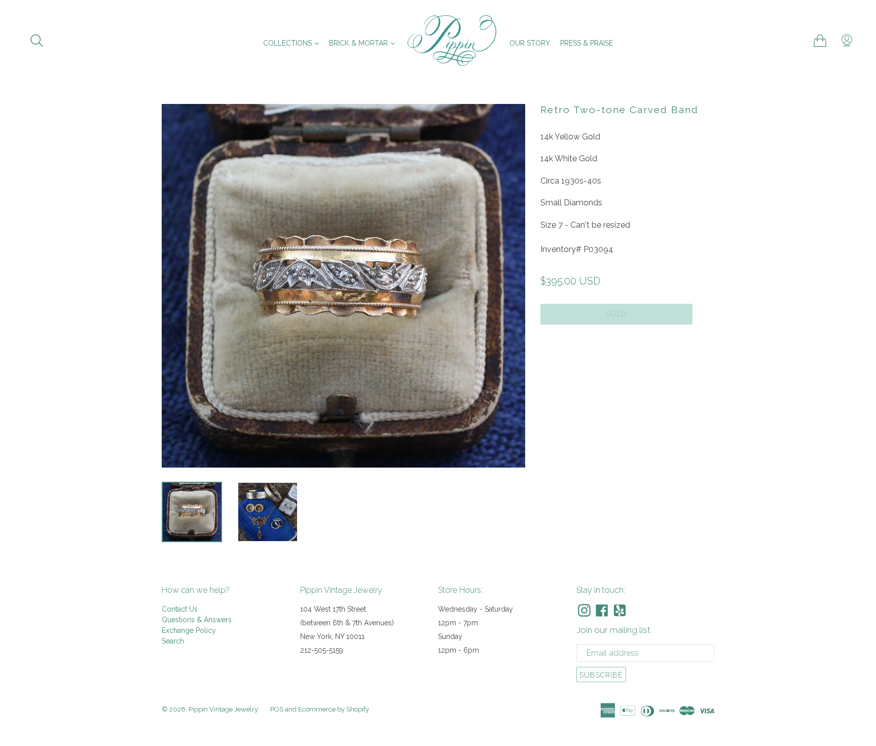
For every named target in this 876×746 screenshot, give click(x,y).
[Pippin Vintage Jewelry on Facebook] (602, 610)
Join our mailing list (613, 630)
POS (276, 709)
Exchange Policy (189, 630)
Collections (293, 43)
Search (173, 641)
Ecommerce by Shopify (333, 709)
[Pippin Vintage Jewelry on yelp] (620, 610)
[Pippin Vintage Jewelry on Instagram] (584, 610)
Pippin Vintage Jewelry (223, 709)
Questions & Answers (197, 620)
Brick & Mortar (364, 43)
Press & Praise (586, 43)
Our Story (529, 43)
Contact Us (180, 609)
